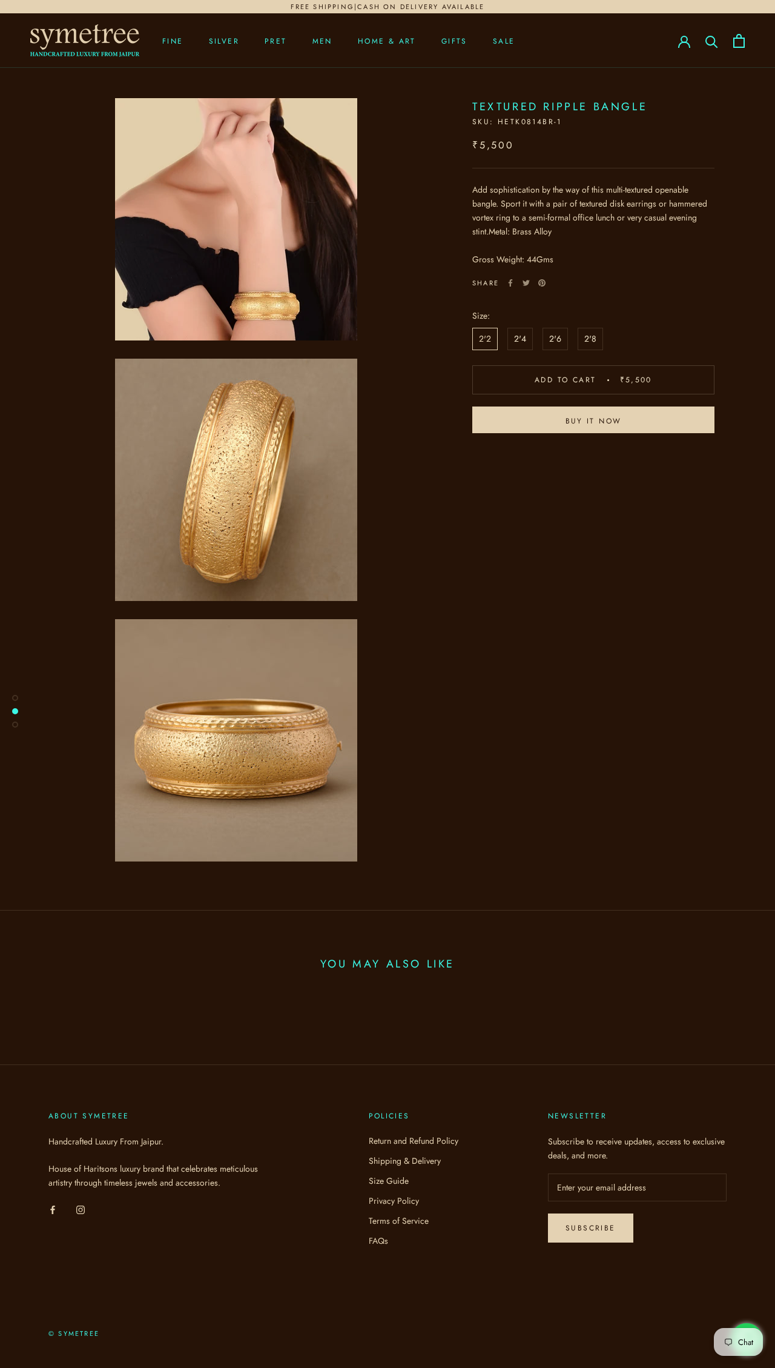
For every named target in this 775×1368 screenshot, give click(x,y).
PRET (276, 41)
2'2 (485, 339)
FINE (172, 41)
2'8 (590, 339)
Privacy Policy (394, 1201)
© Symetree (73, 1333)
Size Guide (389, 1181)
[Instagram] (80, 1209)
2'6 (555, 339)
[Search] (711, 41)
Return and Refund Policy (413, 1141)
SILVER (224, 41)
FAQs (378, 1241)
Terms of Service (399, 1221)
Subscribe (591, 1228)
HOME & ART (387, 41)
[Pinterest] (542, 283)
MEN (322, 41)
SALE (504, 41)
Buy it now (594, 421)
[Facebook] (510, 283)
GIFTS (454, 41)
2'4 (520, 339)
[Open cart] (739, 41)
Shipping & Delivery (405, 1161)
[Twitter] (526, 283)
